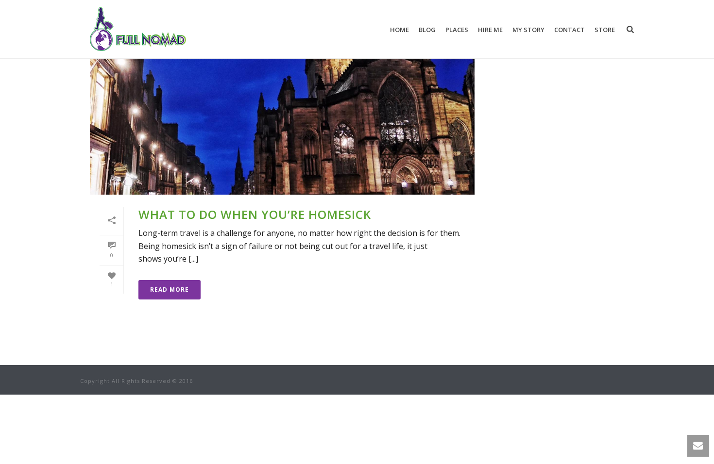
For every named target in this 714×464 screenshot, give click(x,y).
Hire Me (490, 29)
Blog (427, 29)
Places (456, 29)
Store (605, 29)
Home (399, 29)
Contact (569, 29)
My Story (528, 29)
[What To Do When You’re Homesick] (282, 110)
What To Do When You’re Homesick (254, 214)
